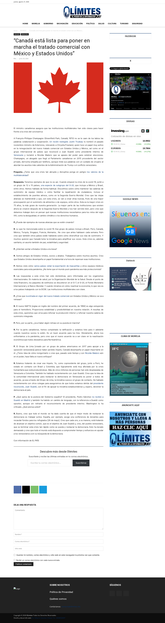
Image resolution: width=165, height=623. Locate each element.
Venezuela (18, 155)
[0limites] (82, 12)
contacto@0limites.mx (70, 606)
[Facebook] (35, 2)
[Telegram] (43, 489)
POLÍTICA (90, 23)
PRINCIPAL (25, 34)
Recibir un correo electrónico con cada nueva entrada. (38, 560)
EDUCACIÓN (77, 23)
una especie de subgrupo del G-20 (57, 185)
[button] (148, 24)
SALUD (101, 23)
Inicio (15, 30)
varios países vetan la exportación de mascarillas (57, 266)
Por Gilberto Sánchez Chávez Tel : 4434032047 (48, 618)
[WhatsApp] (34, 489)
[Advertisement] (58, 120)
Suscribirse (81, 463)
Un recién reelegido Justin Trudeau (66, 141)
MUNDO (23, 30)
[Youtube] (44, 2)
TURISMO (124, 23)
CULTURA (112, 23)
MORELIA (36, 23)
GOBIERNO (48, 23)
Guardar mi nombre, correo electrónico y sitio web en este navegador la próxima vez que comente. (58, 555)
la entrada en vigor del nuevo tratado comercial (47, 296)
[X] (39, 2)
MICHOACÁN (62, 23)
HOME (25, 23)
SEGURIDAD (137, 23)
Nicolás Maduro (92, 353)
